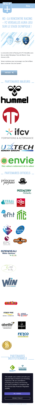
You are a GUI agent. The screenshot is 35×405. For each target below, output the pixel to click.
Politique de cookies (14, 404)
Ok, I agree (17, 393)
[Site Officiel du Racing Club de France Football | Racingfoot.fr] (2, 5)
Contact (24, 404)
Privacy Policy (17, 398)
